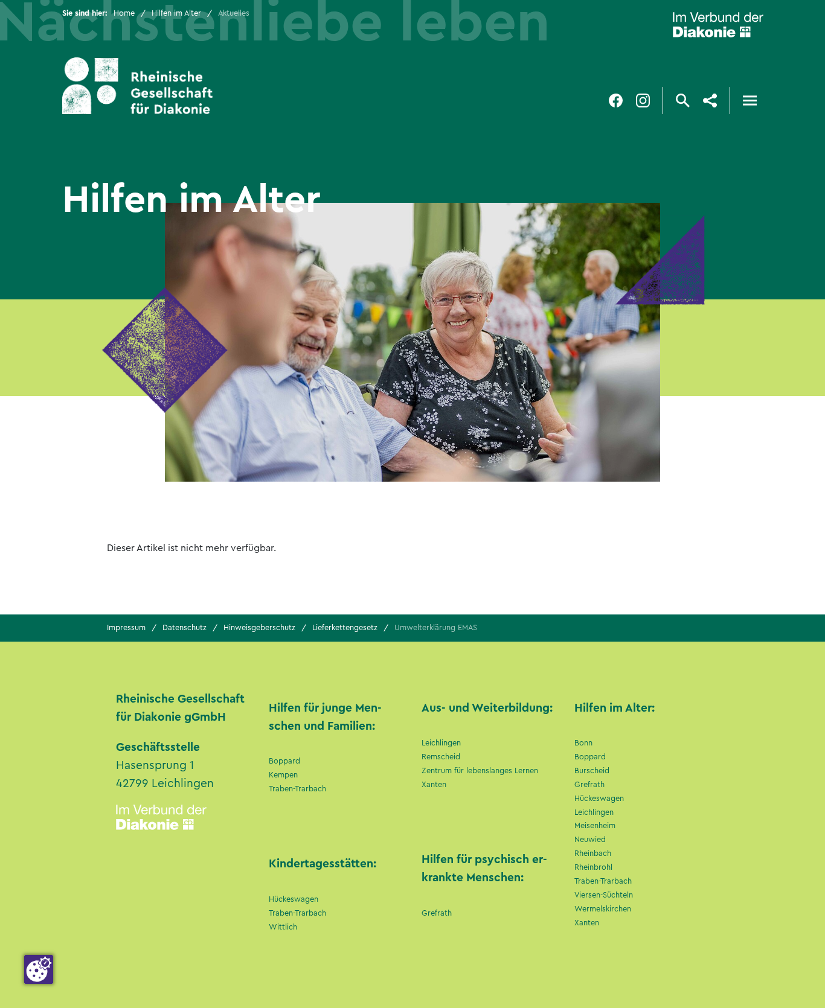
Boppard (284, 761)
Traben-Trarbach (297, 789)
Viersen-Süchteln (603, 895)
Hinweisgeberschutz (259, 627)
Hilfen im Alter (176, 13)
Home (124, 13)
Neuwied (590, 839)
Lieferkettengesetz (344, 627)
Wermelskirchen (602, 909)
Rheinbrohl (593, 867)
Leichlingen (441, 743)
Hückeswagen (293, 899)
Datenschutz (184, 627)
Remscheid (441, 757)
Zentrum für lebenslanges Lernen (480, 770)
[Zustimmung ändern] (38, 969)
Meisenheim (594, 825)
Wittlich (283, 927)
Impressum (126, 627)
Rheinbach (592, 853)
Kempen (283, 775)
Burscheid (591, 770)
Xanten (434, 784)
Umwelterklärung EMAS (435, 627)
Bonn (583, 743)
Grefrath (437, 913)
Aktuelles (233, 13)
